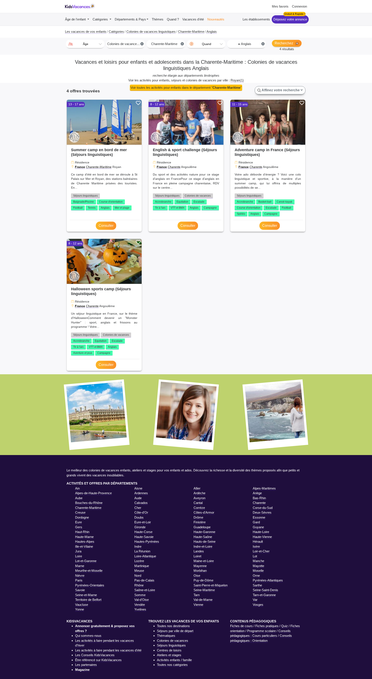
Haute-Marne (84, 537)
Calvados (141, 503)
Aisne (138, 488)
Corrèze (199, 508)
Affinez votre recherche (281, 90)
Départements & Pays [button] (130, 19)
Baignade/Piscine (83, 201)
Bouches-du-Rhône (88, 503)
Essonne (259, 517)
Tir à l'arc (160, 207)
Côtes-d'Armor (204, 512)
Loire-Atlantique (145, 556)
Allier (197, 488)
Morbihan (200, 570)
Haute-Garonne (204, 532)
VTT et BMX (177, 207)
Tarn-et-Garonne (264, 595)
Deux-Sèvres (262, 512)
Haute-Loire (261, 532)
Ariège (257, 493)
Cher (137, 508)
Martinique (141, 566)
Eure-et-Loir (142, 522)
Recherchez (284, 43)
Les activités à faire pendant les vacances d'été (108, 650)
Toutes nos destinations (173, 626)
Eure (78, 522)
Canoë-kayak (284, 201)
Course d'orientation (111, 201)
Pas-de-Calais (144, 580)
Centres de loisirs (169, 650)
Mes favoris (280, 6)
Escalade (199, 201)
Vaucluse (81, 604)
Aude (138, 498)
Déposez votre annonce (290, 19)
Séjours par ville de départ (175, 631)
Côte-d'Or (141, 512)
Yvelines (140, 609)
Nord (137, 575)
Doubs (139, 517)
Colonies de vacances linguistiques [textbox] (125, 44)
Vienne (198, 604)
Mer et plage (122, 207)
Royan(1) (237, 80)
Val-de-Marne (203, 599)
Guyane (258, 527)
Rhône (139, 585)
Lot (255, 556)
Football (78, 207)
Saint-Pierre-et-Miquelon (211, 585)
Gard (256, 522)
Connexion (299, 6)
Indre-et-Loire (203, 546)
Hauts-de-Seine (204, 541)
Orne (256, 575)
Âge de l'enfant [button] (76, 19)
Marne (79, 566)
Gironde (140, 527)
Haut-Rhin (82, 532)
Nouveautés (215, 19)
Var (255, 599)
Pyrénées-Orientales (89, 585)
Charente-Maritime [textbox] (167, 44)
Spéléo (241, 213)
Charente (174, 167)
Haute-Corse (143, 532)
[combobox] (85, 44)
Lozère (139, 561)
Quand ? (173, 19)
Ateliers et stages (169, 655)
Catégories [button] (101, 19)
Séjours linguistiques (85, 195)
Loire (78, 556)
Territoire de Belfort (88, 599)
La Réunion (142, 551)
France (80, 167)
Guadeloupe (202, 527)
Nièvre (79, 575)
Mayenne (200, 566)
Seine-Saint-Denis (265, 590)
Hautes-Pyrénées (146, 541)
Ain (77, 488)
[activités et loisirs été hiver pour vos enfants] (79, 6)
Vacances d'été (193, 19)
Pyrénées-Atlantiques (268, 580)
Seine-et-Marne (86, 595)
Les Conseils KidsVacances (95, 655)
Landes (199, 551)
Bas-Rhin (259, 498)
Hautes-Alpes (84, 541)
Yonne (79, 609)
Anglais (105, 207)
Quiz (284, 626)
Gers (78, 527)
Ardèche (199, 493)
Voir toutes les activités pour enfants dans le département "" (186, 87)
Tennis (92, 207)
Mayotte (258, 566)
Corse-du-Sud (263, 508)
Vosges (258, 604)
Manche (258, 561)
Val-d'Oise (141, 599)
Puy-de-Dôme (203, 580)
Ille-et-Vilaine (84, 546)
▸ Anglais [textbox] (251, 44)
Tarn (197, 595)
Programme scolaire (261, 631)
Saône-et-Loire (144, 590)
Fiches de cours (241, 626)
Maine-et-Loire (204, 561)
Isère (256, 546)
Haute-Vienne (262, 537)
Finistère (200, 522)
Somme (140, 595)
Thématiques (166, 635)
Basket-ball (264, 201)
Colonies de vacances (198, 195)
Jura (78, 551)
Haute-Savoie (143, 537)
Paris (78, 580)
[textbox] (85, 44)
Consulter (106, 225)
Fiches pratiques (267, 626)
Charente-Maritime (99, 167)
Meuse (139, 570)
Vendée (139, 604)
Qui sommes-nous (88, 635)
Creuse (80, 512)
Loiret (197, 556)
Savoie (80, 590)
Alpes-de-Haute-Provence (93, 493)
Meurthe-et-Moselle (88, 570)
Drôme (198, 517)
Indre (137, 546)
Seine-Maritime (204, 590)
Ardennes (141, 493)
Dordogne (82, 517)
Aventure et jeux (82, 352)
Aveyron (199, 498)
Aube (78, 498)
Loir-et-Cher (261, 551)
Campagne (210, 207)
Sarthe (257, 585)
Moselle (258, 570)
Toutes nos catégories (172, 665)
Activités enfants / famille (174, 660)
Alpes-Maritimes (264, 488)
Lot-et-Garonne (85, 561)
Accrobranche (163, 201)
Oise (197, 575)
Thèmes (157, 19)
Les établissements (256, 19)
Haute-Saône (203, 537)
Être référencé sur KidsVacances (98, 660)
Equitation (182, 201)
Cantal (198, 503)
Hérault (258, 541)
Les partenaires (86, 665)
